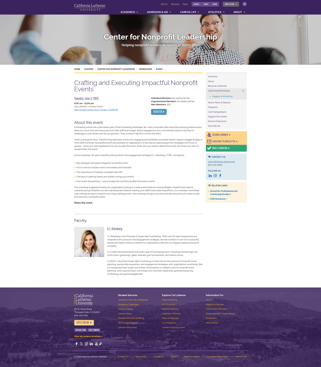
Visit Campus (94, 330)
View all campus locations (87, 336)
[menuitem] (231, 4)
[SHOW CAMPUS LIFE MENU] (198, 12)
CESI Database (217, 199)
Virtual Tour (80, 330)
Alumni (209, 300)
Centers (88, 69)
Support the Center (217, 116)
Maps (185, 4)
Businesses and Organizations (220, 313)
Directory (175, 4)
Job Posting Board (217, 112)
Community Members (216, 309)
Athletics (215, 12)
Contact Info (123, 356)
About (237, 12)
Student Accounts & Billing (131, 318)
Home (77, 69)
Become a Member (217, 86)
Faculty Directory (170, 309)
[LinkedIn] (210, 176)
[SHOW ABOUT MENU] (244, 12)
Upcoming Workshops (219, 90)
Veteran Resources (127, 327)
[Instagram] (215, 176)
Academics (128, 12)
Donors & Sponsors (217, 121)
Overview (212, 76)
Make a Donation (219, 148)
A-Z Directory (168, 304)
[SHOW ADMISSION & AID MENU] (170, 12)
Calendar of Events (171, 313)
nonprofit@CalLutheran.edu (221, 161)
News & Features (170, 318)
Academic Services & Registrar (133, 300)
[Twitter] (81, 344)
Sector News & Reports (219, 102)
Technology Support (128, 322)
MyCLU (164, 4)
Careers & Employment (173, 327)
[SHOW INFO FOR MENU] (236, 4)
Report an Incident (192, 356)
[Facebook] (220, 176)
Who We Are (214, 126)
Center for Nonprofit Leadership (160, 37)
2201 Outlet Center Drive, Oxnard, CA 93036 (96, 109)
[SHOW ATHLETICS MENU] (224, 12)
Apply (196, 4)
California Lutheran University (89, 8)
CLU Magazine (169, 322)
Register (157, 112)
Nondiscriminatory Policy (217, 356)
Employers (211, 318)
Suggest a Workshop (222, 96)
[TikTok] (100, 344)
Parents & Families (215, 304)
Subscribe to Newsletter (223, 141)
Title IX (174, 356)
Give (215, 4)
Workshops (145, 69)
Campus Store (125, 313)
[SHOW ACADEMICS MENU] (137, 12)
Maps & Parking (169, 300)
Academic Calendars (128, 304)
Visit (206, 4)
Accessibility (141, 356)
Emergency (158, 356)
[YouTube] (96, 344)
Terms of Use (241, 356)
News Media (212, 322)
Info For (229, 4)
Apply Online (82, 322)
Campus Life (188, 12)
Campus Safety (125, 309)
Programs (213, 107)
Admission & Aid (157, 12)
